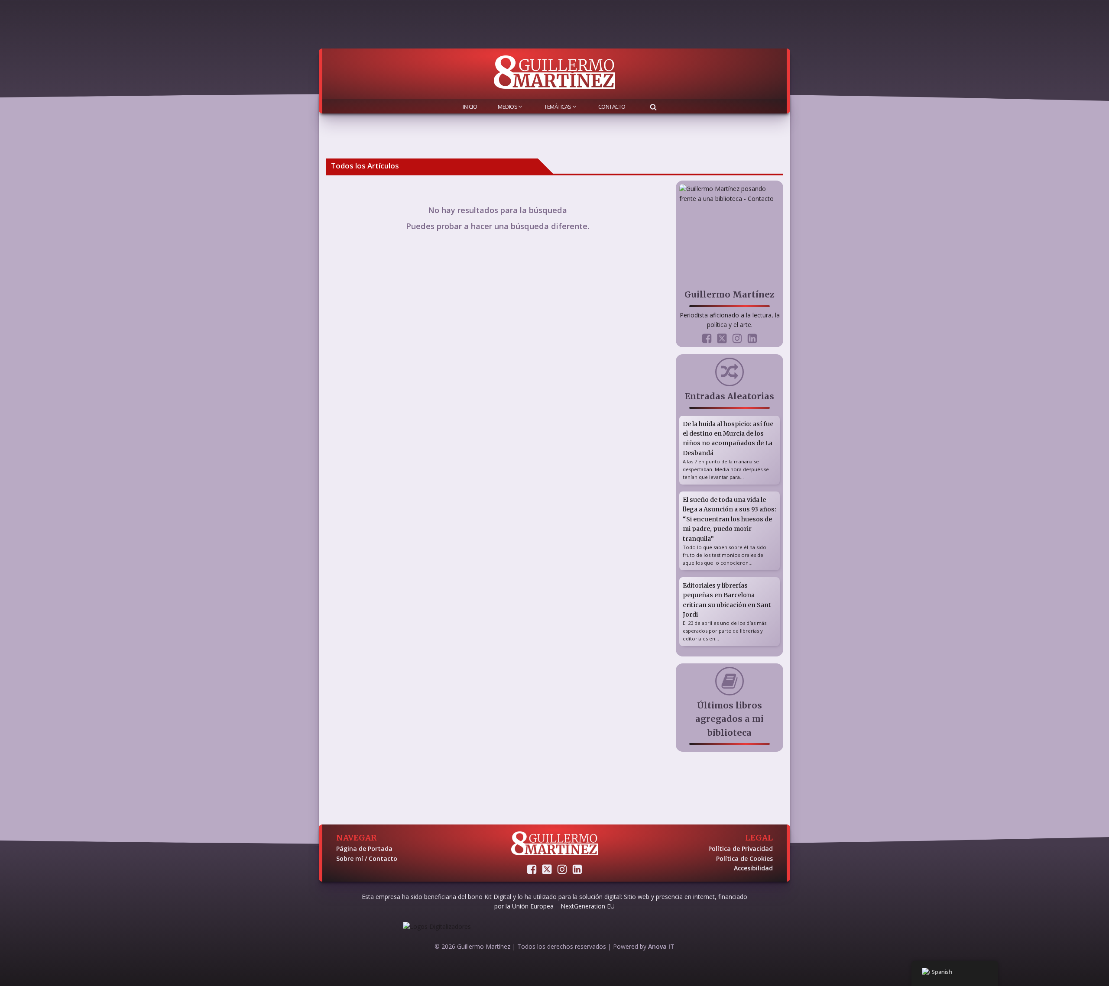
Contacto (612, 106)
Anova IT (661, 946)
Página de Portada (364, 848)
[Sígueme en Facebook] (706, 338)
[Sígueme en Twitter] (722, 338)
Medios (507, 106)
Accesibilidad (753, 868)
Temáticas (557, 106)
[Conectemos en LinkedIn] (752, 338)
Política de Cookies (744, 858)
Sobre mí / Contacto (366, 858)
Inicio (470, 106)
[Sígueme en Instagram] (737, 338)
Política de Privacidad (740, 848)
